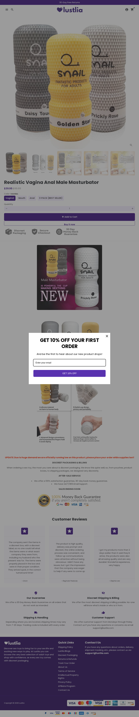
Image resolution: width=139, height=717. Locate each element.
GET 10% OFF (69, 373)
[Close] (107, 336)
